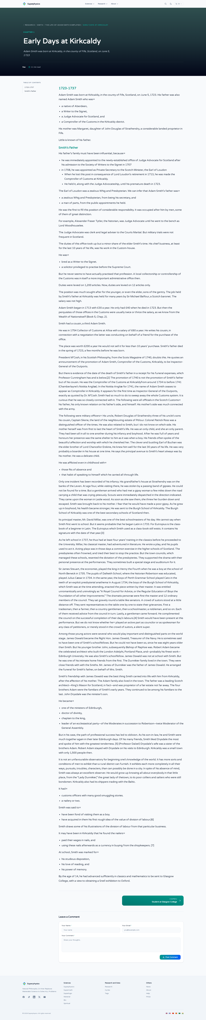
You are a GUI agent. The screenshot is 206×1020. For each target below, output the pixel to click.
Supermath (68, 990)
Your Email (127, 926)
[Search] (165, 4)
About (113, 4)
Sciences (88, 4)
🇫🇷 (170, 1013)
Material (67, 997)
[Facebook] (23, 997)
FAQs (148, 997)
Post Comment (171, 957)
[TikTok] (29, 997)
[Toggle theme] (171, 4)
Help (148, 993)
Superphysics (69, 987)
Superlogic (68, 993)
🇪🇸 (176, 1013)
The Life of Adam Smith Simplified (63, 25)
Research (101, 4)
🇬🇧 (166, 1013)
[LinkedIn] (34, 997)
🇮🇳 (183, 1013)
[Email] (44, 997)
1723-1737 (29, 87)
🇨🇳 (173, 1013)
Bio (65, 1000)
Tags (107, 993)
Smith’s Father (30, 91)
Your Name (67, 926)
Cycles (107, 990)
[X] (39, 997)
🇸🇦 (179, 1013)
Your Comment (68, 936)
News (148, 987)
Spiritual (67, 1003)
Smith (40, 25)
